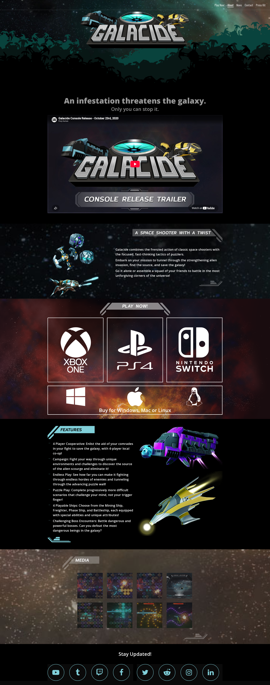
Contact (249, 5)
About (230, 5)
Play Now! (220, 5)
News (239, 5)
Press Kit (261, 5)
